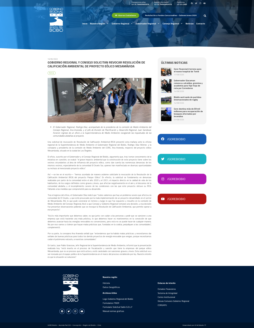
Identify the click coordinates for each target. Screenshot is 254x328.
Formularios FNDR (111, 303)
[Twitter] (196, 3)
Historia (106, 283)
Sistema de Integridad (167, 293)
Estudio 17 (202, 325)
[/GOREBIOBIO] (164, 139)
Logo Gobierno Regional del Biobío (118, 298)
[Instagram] (200, 3)
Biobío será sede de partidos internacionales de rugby (187, 98)
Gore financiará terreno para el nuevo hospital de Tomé (187, 70)
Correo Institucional (166, 297)
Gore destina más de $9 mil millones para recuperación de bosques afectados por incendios (188, 112)
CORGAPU (162, 305)
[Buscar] (205, 16)
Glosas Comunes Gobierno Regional (173, 301)
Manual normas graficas (113, 311)
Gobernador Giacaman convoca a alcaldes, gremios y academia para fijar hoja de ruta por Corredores (188, 84)
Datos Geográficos (111, 287)
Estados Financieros (167, 289)
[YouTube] (204, 3)
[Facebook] (192, 3)
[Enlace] (139, 3)
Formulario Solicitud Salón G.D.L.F (117, 307)
